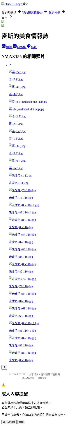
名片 (34, 47)
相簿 (9, 47)
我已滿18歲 (9, 422)
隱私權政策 (28, 378)
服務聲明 (42, 378)
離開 (21, 422)
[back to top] (4, 367)
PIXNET (21, 374)
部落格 (21, 47)
